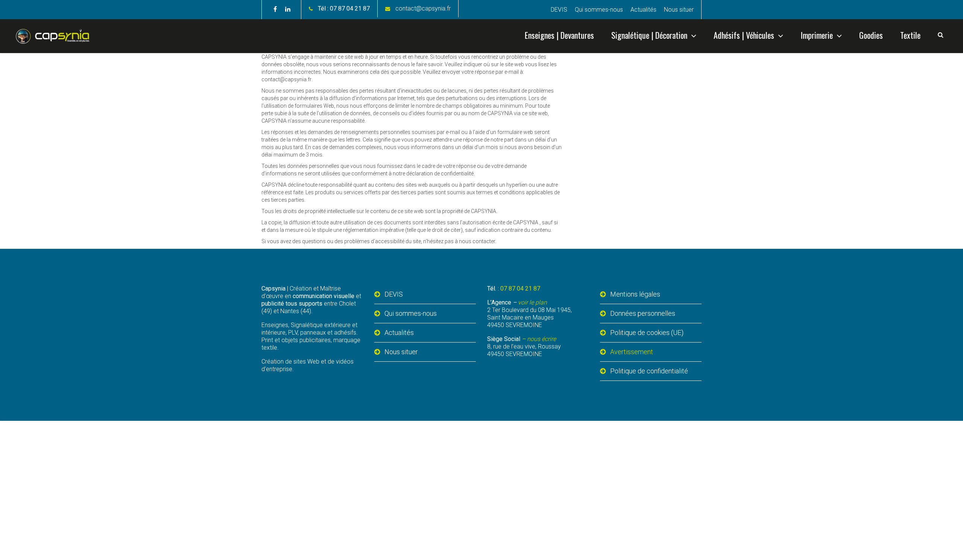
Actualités (643, 9)
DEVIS (559, 9)
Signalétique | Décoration (649, 35)
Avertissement (631, 352)
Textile (910, 35)
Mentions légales (635, 294)
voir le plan (532, 302)
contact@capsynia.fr (423, 8)
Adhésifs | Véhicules (744, 35)
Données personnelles (642, 313)
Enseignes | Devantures (559, 35)
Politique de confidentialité (649, 371)
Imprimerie (816, 35)
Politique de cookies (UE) (647, 332)
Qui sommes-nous (599, 9)
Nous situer (679, 9)
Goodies (871, 35)
